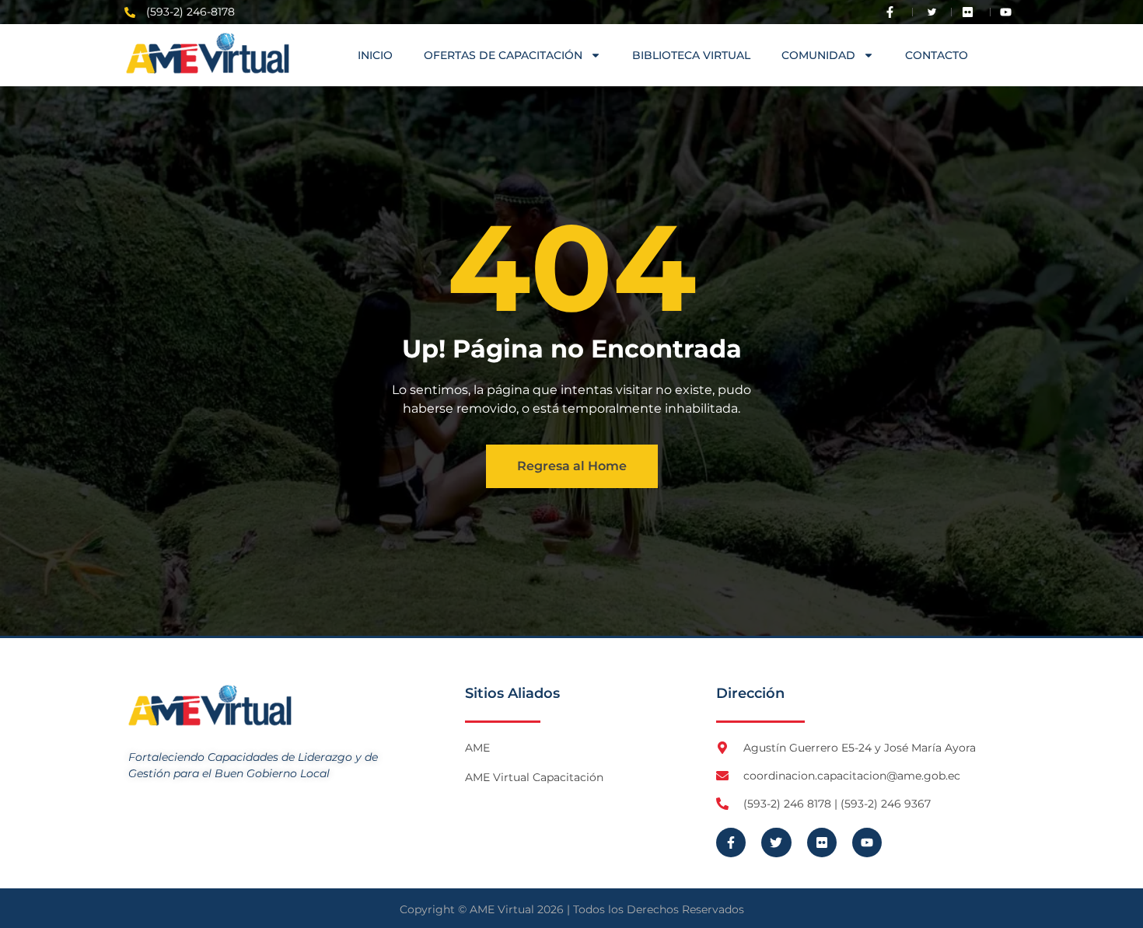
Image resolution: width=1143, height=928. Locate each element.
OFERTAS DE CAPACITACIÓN (503, 55)
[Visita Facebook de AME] (893, 12)
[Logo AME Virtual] (207, 53)
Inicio (375, 55)
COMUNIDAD (818, 55)
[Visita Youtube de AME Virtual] (1009, 12)
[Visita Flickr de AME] (971, 12)
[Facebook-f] (731, 842)
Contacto (936, 55)
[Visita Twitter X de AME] (932, 12)
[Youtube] (867, 842)
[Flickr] (822, 842)
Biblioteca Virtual (691, 55)
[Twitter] (776, 842)
